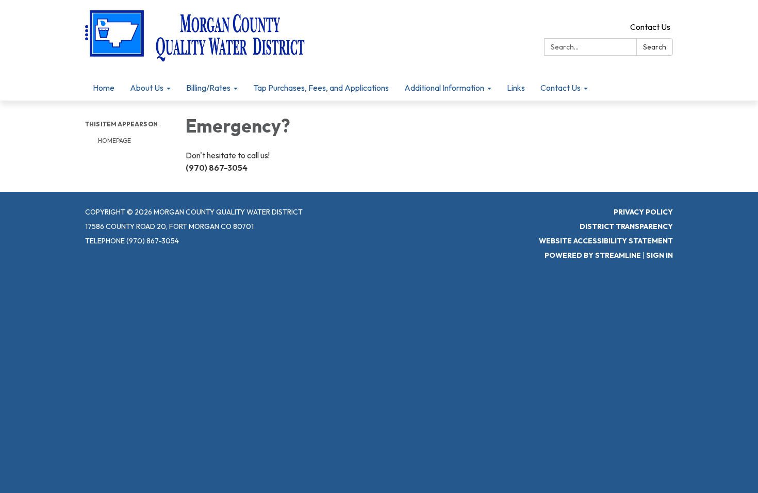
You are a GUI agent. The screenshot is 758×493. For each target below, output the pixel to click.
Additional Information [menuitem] (444, 88)
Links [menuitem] (516, 88)
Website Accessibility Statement (606, 240)
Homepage (114, 140)
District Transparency (626, 226)
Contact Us (650, 27)
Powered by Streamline (593, 255)
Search (654, 47)
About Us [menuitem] (146, 88)
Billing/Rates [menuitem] (208, 88)
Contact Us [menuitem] (560, 88)
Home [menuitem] (103, 88)
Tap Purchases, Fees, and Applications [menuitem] (321, 88)
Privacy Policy (643, 212)
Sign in (659, 255)
